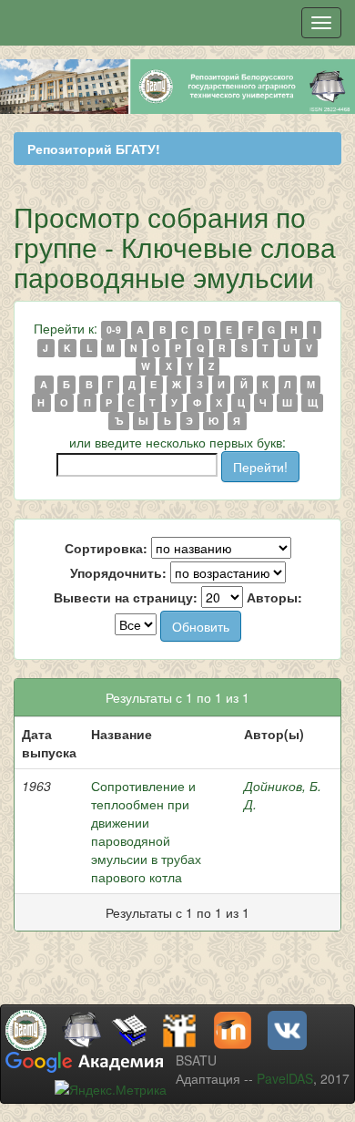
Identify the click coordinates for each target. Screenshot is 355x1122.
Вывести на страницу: (126, 597)
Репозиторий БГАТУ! (93, 148)
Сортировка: (106, 548)
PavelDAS (285, 1078)
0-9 (113, 329)
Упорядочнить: (118, 572)
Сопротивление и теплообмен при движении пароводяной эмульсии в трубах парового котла (146, 831)
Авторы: (274, 597)
